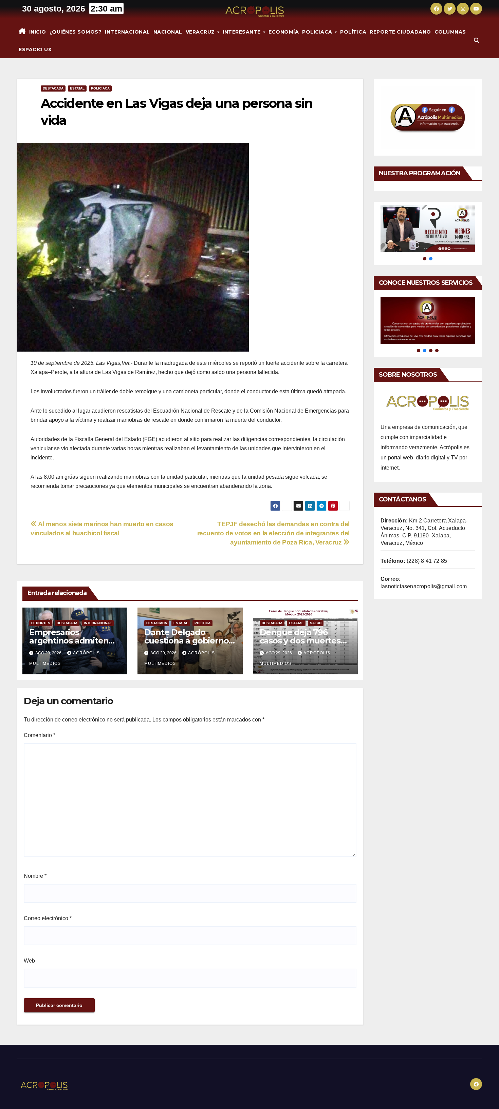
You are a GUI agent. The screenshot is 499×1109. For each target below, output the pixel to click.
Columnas (450, 32)
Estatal (77, 88)
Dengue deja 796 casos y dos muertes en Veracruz (300, 640)
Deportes (40, 623)
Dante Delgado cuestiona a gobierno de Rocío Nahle (186, 640)
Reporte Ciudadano (400, 32)
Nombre (35, 876)
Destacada (53, 88)
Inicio (37, 32)
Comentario (39, 735)
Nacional (167, 32)
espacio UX (35, 49)
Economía (284, 32)
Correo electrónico (48, 918)
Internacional (127, 32)
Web (29, 961)
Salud (315, 623)
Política (353, 32)
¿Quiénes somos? (76, 32)
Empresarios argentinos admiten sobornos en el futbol (72, 640)
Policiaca (318, 32)
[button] (476, 40)
